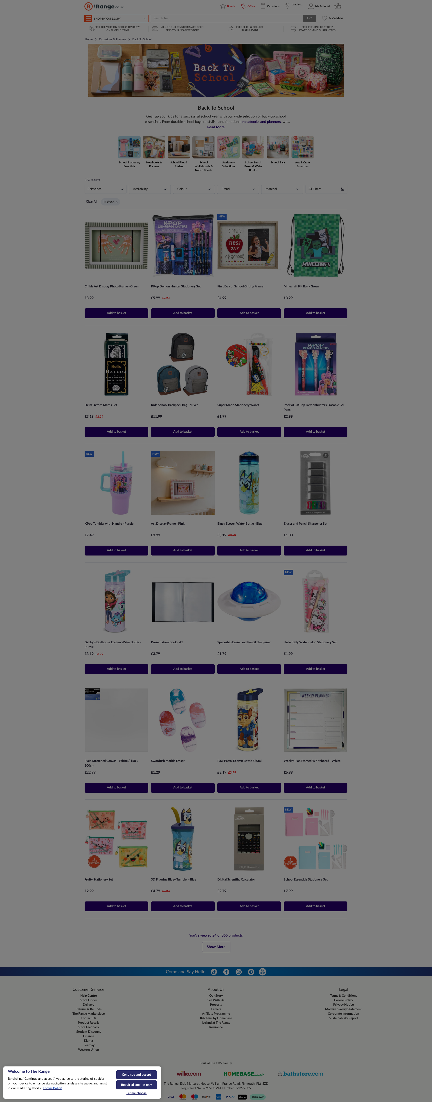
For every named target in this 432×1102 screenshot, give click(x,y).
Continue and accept (136, 1074)
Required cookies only (136, 1084)
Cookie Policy (52, 1088)
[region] (82, 1082)
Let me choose (136, 1093)
